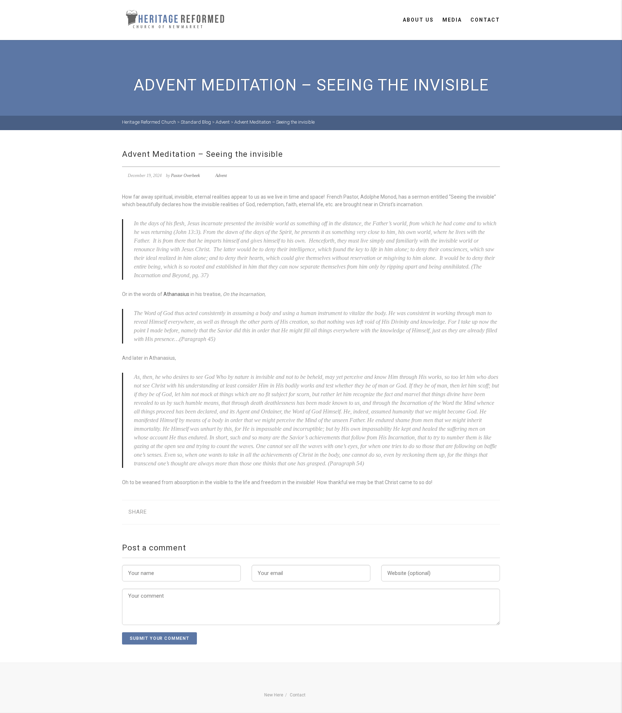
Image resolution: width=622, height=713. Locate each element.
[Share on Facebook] (157, 512)
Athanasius (176, 294)
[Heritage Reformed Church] (176, 19)
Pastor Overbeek (185, 175)
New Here (273, 695)
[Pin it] (202, 512)
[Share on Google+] (180, 512)
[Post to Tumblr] (191, 512)
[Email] (235, 512)
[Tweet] (168, 512)
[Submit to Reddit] (213, 512)
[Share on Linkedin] (224, 512)
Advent (221, 175)
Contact (485, 20)
